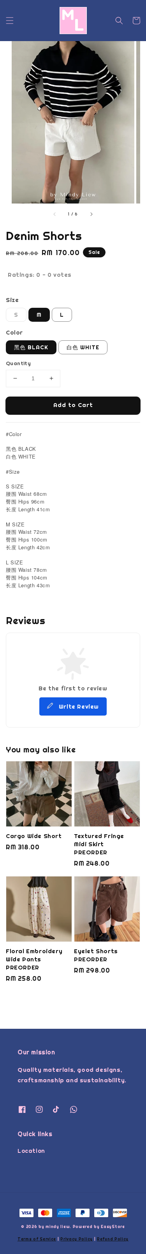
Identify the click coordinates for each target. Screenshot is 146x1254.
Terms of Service (37, 1239)
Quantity (18, 363)
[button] (9, 20)
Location (31, 1150)
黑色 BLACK (31, 347)
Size (12, 300)
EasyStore (113, 1226)
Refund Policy (112, 1239)
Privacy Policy (76, 1239)
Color (14, 332)
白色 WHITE (83, 347)
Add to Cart (73, 405)
